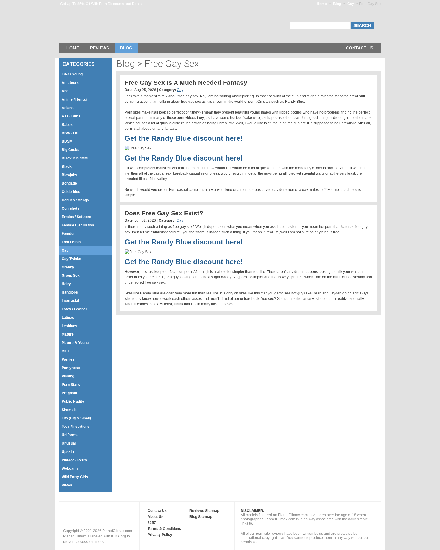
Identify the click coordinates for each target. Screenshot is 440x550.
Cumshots (70, 208)
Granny (68, 267)
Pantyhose (71, 368)
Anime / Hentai (74, 99)
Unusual (69, 443)
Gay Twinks (71, 259)
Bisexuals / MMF (75, 158)
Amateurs (70, 83)
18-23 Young (72, 74)
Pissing (68, 376)
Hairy (66, 284)
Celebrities (71, 192)
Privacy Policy (160, 535)
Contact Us (359, 48)
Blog (337, 4)
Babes (67, 125)
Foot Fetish (71, 242)
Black (67, 166)
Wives (67, 485)
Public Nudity (73, 401)
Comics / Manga (75, 200)
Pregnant (69, 393)
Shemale (69, 410)
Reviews (99, 48)
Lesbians (69, 326)
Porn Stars (71, 385)
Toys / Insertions (75, 426)
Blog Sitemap (200, 517)
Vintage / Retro (74, 460)
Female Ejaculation (78, 225)
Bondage (69, 183)
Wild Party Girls (75, 477)
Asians (68, 108)
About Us (155, 517)
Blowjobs (69, 175)
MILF (66, 351)
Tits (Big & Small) (76, 418)
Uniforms (70, 435)
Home (322, 4)
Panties (68, 359)
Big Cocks (70, 150)
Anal (65, 91)
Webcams (70, 468)
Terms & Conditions (164, 529)
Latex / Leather (74, 309)
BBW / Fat (70, 133)
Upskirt (68, 452)
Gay (351, 4)
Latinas (68, 317)
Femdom (69, 234)
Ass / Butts (71, 116)
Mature (68, 334)
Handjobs (70, 292)
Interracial (70, 301)
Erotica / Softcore (76, 217)
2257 (152, 523)
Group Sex (71, 276)
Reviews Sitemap (204, 511)
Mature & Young (75, 343)
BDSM (67, 141)
